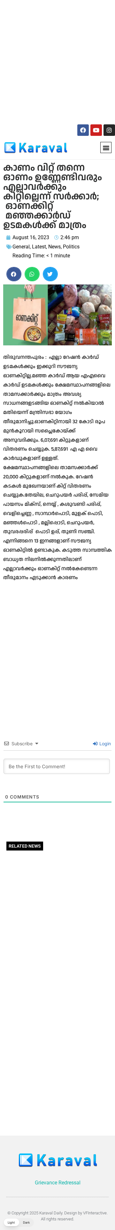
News (54, 247)
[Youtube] (96, 130)
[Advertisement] (57, 61)
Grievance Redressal (57, 1183)
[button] (105, 147)
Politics (71, 247)
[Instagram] (109, 130)
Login (104, 743)
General (21, 247)
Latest (39, 247)
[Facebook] (83, 130)
